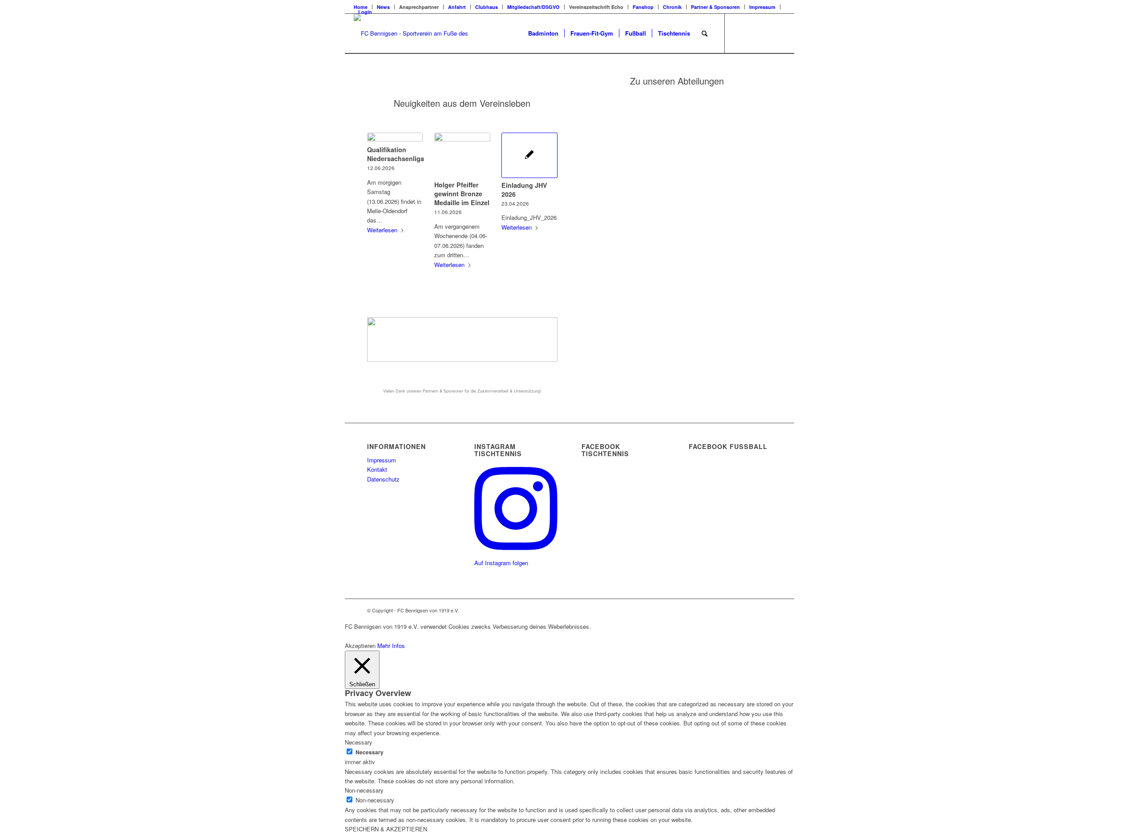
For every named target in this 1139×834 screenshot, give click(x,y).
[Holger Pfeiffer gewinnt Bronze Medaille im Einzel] (462, 155)
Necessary (369, 752)
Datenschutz (383, 479)
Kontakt (377, 469)
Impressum (762, 7)
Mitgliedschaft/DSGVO (533, 7)
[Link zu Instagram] (765, 33)
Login (365, 11)
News (383, 7)
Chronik (672, 7)
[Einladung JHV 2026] (529, 155)
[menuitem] (383, 6)
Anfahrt (457, 7)
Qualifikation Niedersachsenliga (395, 154)
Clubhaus (486, 7)
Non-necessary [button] (364, 790)
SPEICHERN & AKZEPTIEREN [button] (386, 829)
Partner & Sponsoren (715, 7)
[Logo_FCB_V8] (412, 33)
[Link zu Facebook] (738, 33)
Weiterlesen (382, 230)
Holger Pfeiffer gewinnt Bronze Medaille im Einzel (461, 193)
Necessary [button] (358, 742)
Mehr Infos (391, 645)
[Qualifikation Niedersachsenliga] (395, 137)
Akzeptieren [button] (360, 645)
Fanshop (643, 7)
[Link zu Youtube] (778, 33)
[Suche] (704, 33)
